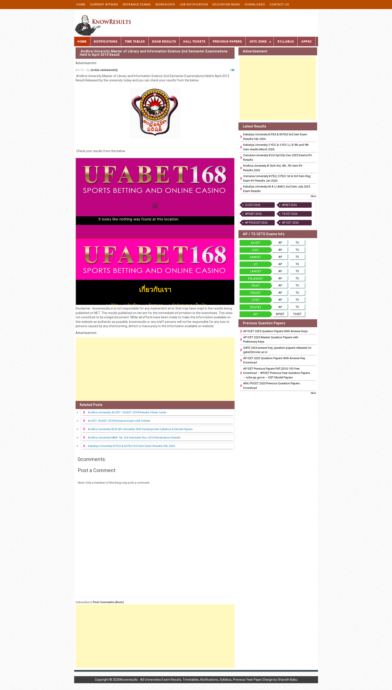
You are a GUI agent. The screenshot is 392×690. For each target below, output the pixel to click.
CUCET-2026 (252, 205)
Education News (226, 4)
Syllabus (285, 41)
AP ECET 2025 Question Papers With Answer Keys (275, 331)
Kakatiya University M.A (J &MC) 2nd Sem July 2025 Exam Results (276, 189)
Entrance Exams (137, 4)
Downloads (255, 4)
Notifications (106, 41)
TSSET (297, 314)
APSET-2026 (289, 205)
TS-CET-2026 (290, 213)
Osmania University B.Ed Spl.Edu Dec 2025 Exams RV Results (277, 157)
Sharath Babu (287, 679)
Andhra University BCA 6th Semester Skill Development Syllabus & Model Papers (140, 429)
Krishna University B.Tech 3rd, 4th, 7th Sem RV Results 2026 (272, 168)
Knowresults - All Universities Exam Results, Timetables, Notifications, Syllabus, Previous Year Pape (190, 679)
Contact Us (279, 4)
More (313, 196)
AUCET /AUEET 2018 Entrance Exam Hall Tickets (119, 420)
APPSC (306, 41)
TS (297, 242)
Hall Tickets (194, 41)
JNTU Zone (258, 41)
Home (81, 4)
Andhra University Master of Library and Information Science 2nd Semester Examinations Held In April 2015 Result (154, 52)
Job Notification (194, 4)
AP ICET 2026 (290, 222)
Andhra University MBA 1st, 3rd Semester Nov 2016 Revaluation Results (134, 437)
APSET (280, 314)
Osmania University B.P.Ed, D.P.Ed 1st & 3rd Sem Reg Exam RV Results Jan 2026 (277, 178)
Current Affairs (104, 4)
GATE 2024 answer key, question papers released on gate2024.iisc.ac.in (277, 350)
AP (280, 242)
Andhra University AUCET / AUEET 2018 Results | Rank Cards (127, 412)
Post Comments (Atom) (108, 602)
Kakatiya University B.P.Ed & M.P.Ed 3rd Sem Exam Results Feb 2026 (131, 446)
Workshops (165, 4)
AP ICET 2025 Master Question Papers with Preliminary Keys (270, 340)
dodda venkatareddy (104, 70)
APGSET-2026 (253, 213)
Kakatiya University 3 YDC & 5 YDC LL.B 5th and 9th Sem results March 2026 (276, 147)
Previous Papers (227, 41)
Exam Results (164, 41)
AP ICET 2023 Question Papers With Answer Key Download (274, 360)
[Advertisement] (155, 369)
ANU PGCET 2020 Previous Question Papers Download (271, 386)
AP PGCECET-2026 (256, 222)
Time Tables (135, 41)
